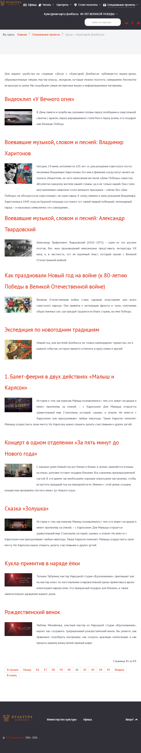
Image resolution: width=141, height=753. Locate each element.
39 (61, 669)
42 (84, 669)
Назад (27, 669)
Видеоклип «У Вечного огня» (39, 98)
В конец (12, 675)
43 (92, 669)
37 (45, 669)
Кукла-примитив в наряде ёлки (42, 563)
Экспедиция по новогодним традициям (52, 329)
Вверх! (130, 719)
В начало (13, 669)
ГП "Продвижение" (15, 737)
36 (37, 669)
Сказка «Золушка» (27, 508)
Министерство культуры (62, 719)
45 (108, 669)
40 (69, 669)
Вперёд (119, 669)
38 (53, 669)
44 (100, 669)
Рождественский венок (32, 612)
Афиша (87, 719)
